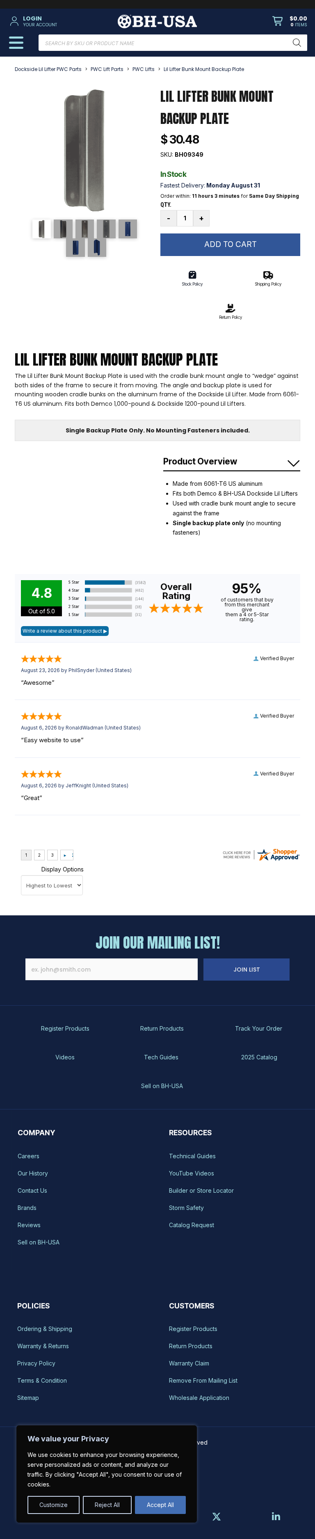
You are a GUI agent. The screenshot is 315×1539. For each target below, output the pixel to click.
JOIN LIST (246, 969)
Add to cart (230, 244)
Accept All (160, 1504)
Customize (53, 1504)
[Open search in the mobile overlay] (173, 42)
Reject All (107, 1504)
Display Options (62, 869)
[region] (106, 1474)
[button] (56, 21)
